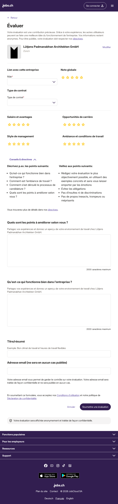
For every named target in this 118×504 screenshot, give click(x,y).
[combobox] (32, 81)
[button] (59, 434)
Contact (54, 491)
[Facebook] (46, 465)
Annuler (71, 406)
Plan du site (41, 491)
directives (78, 38)
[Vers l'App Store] (48, 476)
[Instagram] (58, 465)
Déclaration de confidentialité (21, 398)
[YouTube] (52, 465)
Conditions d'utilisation (68, 395)
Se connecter (93, 5)
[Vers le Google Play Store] (70, 476)
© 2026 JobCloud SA (71, 491)
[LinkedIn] (70, 465)
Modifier (107, 47)
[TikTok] (64, 465)
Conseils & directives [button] (20, 159)
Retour (14, 17)
